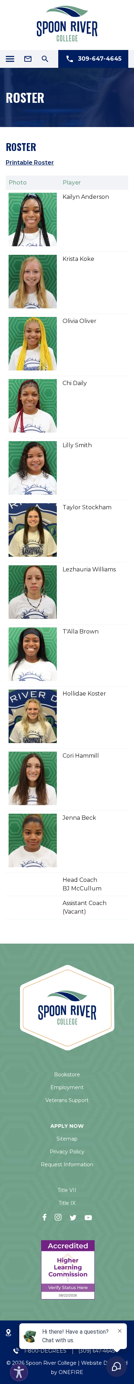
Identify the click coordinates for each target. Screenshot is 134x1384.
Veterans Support (67, 1100)
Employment (67, 1087)
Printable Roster (30, 162)
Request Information (67, 1164)
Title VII (67, 1190)
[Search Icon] (45, 59)
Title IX (67, 1203)
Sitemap (67, 1139)
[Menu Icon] (10, 58)
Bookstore (67, 1074)
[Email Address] (27, 59)
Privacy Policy (67, 1151)
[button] (17, 1370)
